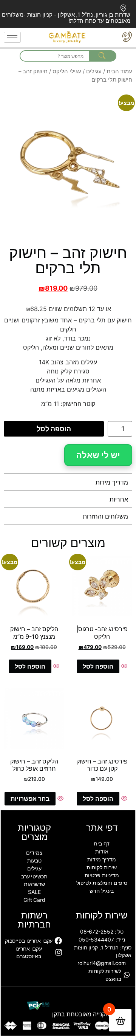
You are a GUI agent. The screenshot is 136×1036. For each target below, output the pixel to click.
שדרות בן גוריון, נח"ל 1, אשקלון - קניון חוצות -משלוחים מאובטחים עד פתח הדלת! (66, 17)
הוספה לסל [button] (98, 666)
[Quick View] (123, 666)
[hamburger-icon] (12, 37)
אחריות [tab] (119, 499)
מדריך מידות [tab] (112, 482)
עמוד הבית (119, 71)
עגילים (94, 71)
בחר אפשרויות (30, 798)
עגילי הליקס (67, 71)
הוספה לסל (54, 429)
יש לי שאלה (98, 455)
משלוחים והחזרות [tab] (105, 516)
